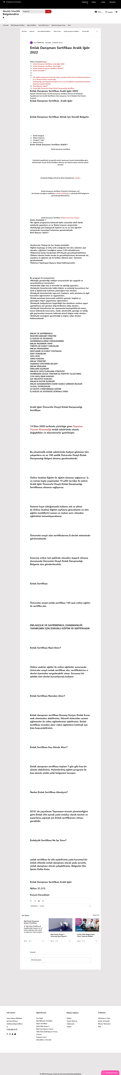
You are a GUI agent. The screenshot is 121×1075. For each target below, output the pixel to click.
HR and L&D (85, 31)
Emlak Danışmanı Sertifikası (71, 31)
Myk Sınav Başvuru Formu (44, 1029)
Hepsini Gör (96, 915)
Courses (39, 1034)
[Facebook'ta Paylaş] (31, 901)
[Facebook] (7, 1034)
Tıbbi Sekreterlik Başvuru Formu (45, 1032)
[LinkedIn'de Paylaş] (39, 901)
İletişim (69, 1018)
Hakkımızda (70, 1024)
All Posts (24, 31)
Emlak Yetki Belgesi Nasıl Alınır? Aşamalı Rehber (86, 935)
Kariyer (69, 1026)
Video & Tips (57, 31)
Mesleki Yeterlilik (11, 11)
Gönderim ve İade (104, 1018)
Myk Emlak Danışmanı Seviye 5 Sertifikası (31, 922)
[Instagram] (10, 1034)
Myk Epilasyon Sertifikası (44, 1021)
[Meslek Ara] (48, 11)
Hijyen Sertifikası (41, 1023)
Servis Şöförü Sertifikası (44, 31)
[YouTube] (15, 1034)
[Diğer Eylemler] (90, 43)
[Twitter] (12, 1034)
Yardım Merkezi (72, 1021)
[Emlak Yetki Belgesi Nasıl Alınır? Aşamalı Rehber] (87, 924)
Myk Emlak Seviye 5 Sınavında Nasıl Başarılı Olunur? (59, 935)
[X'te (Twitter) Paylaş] (35, 901)
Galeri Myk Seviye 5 (42, 1026)
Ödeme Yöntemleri (104, 1024)
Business (32, 31)
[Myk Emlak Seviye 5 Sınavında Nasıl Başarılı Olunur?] (60, 924)
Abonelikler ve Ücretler (44, 1040)
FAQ (99, 1026)
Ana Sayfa (39, 1018)
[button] (116, 12)
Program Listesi (41, 1037)
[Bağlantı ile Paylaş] (43, 901)
